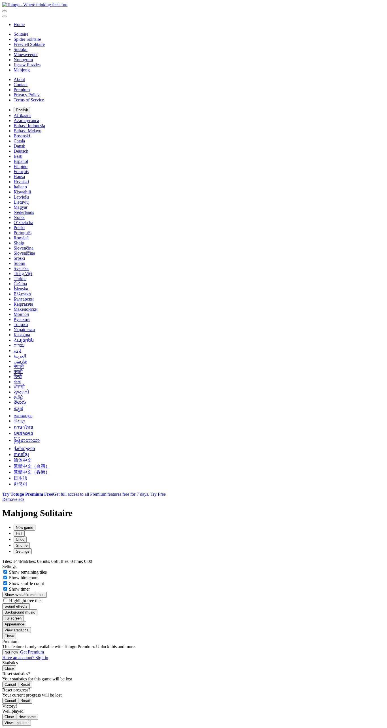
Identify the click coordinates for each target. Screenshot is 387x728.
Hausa (19, 176)
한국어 (20, 484)
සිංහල (19, 420)
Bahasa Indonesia (29, 125)
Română (21, 237)
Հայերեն (24, 340)
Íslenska (21, 288)
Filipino (20, 166)
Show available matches (24, 595)
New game (27, 717)
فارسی (20, 361)
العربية (20, 356)
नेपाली (19, 366)
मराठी (18, 371)
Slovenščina (24, 253)
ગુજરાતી (21, 391)
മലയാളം (23, 415)
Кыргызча (23, 304)
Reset (25, 684)
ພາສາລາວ (23, 433)
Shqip (19, 242)
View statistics (17, 630)
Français (21, 171)
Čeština (20, 283)
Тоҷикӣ (21, 324)
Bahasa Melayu (27, 130)
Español (21, 161)
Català (19, 141)
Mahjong (22, 69)
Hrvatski (21, 181)
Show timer (19, 589)
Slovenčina (23, 248)
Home (19, 24)
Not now (11, 652)
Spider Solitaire (27, 39)
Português (22, 232)
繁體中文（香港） (32, 472)
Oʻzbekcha (23, 222)
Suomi (19, 263)
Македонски (26, 309)
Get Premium (32, 652)
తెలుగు (20, 402)
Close (9, 636)
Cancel (10, 684)
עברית (19, 345)
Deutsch (21, 151)
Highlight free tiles (25, 600)
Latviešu (21, 197)
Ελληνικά (22, 293)
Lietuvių (21, 202)
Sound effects (16, 606)
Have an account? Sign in (25, 657)
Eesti (18, 156)
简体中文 (23, 460)
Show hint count (23, 577)
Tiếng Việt (23, 273)
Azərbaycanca (26, 120)
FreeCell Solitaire (29, 44)
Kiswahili (22, 192)
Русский (22, 319)
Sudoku (20, 49)
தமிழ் (18, 397)
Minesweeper (26, 54)
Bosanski (22, 135)
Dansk (19, 146)
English (22, 110)
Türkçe (20, 278)
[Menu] (4, 11)
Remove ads (13, 499)
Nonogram (23, 59)
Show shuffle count (26, 583)
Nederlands (24, 212)
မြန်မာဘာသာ (27, 440)
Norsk (19, 217)
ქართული (24, 448)
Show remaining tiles (27, 572)
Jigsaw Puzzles (27, 64)
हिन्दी (18, 376)
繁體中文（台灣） (32, 466)
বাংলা (17, 381)
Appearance (14, 624)
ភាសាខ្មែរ (21, 454)
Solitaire (21, 34)
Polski (19, 227)
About (19, 79)
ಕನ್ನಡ (18, 408)
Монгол (21, 314)
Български (24, 299)
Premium (22, 89)
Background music (20, 612)
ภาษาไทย (23, 427)
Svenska (21, 268)
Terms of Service (29, 99)
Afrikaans (22, 115)
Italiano (20, 186)
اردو (17, 350)
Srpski (19, 258)
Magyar (20, 207)
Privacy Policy (27, 94)
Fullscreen (13, 618)
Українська (24, 329)
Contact (20, 84)
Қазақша (22, 334)
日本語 (20, 478)
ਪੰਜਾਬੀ (19, 386)
